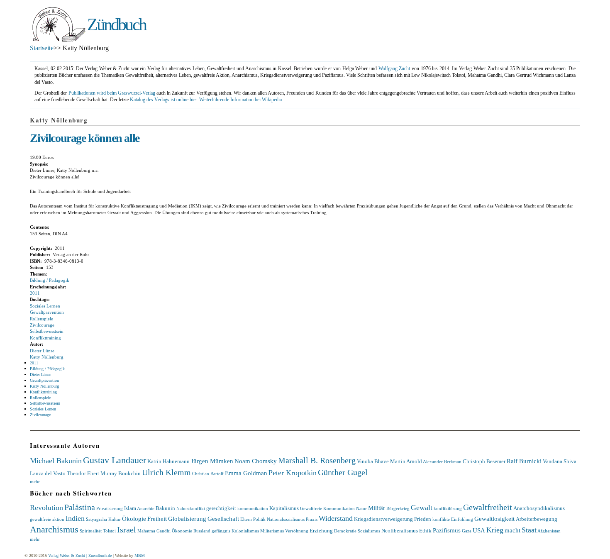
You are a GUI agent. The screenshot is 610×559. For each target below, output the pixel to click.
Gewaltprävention (47, 312)
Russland (201, 530)
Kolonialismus (245, 530)
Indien (75, 518)
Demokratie (345, 530)
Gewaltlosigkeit (494, 518)
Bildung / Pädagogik (49, 280)
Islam (130, 508)
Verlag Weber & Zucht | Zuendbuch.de (80, 555)
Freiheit (157, 518)
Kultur (114, 519)
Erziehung (321, 530)
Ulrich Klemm (166, 472)
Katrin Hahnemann (168, 461)
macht (512, 530)
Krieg (494, 530)
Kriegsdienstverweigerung (383, 519)
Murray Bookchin (120, 473)
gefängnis (221, 530)
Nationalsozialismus (286, 519)
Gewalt (421, 507)
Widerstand (336, 518)
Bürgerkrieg (398, 508)
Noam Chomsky (255, 460)
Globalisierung (187, 518)
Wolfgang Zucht (394, 68)
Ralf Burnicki (524, 460)
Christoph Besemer (484, 461)
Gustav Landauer (114, 460)
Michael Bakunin (56, 460)
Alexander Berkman (442, 461)
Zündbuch (116, 24)
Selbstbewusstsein (46, 331)
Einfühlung (462, 519)
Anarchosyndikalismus (539, 508)
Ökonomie (182, 530)
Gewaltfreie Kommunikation (327, 508)
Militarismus (272, 530)
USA (479, 530)
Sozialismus (369, 530)
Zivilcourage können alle (84, 138)
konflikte (441, 519)
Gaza (466, 530)
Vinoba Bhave (373, 461)
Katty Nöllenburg (46, 356)
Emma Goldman (246, 472)
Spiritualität (91, 530)
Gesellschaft (223, 518)
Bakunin (165, 508)
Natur (361, 508)
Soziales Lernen (45, 305)
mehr (35, 481)
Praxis (311, 519)
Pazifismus (447, 530)
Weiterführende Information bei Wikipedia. (241, 100)
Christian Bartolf (208, 473)
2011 (35, 292)
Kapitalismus (284, 508)
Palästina (79, 507)
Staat (529, 530)
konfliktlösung (448, 508)
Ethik (425, 530)
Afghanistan (549, 530)
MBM (139, 555)
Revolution (46, 507)
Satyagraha (96, 519)
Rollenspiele (41, 318)
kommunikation (252, 508)
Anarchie (145, 508)
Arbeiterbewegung (536, 519)
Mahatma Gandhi (154, 530)
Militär (376, 507)
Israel (126, 529)
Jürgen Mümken (212, 460)
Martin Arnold (406, 461)
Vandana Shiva (559, 461)
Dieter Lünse (42, 350)
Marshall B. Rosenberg (317, 460)
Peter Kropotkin (292, 473)
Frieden (422, 519)
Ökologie (134, 518)
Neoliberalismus (399, 530)
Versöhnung (296, 530)
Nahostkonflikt (190, 508)
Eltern (246, 519)
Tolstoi (109, 530)
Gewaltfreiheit (487, 507)
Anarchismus (54, 529)
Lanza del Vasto (48, 473)
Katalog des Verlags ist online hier (163, 100)
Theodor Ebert (83, 473)
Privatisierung (109, 508)
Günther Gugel (343, 472)
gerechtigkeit (221, 508)
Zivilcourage (42, 324)
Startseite (42, 47)
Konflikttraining (45, 337)
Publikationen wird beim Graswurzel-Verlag (111, 93)
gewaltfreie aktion (47, 519)
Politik (259, 519)
